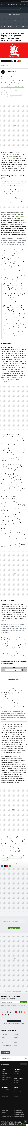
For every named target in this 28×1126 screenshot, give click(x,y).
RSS (24, 1012)
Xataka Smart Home (6, 1077)
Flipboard (18, 61)
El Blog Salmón (17, 1099)
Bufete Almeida (11, 158)
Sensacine (16, 1080)
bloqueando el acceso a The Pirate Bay (12, 87)
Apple (3, 1042)
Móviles (16, 1037)
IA (19, 26)
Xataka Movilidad (18, 1040)
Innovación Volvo (16, 14)
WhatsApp (7, 1012)
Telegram (22, 1012)
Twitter (15, 61)
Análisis (16, 1034)
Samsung (16, 1042)
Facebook (12, 61)
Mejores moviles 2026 (17, 991)
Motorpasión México (19, 1116)
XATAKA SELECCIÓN (12, 4)
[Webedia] (24, 1)
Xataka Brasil (4, 1112)
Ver (15, 928)
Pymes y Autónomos (19, 1101)
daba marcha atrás (16, 95)
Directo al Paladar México (7, 1116)
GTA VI (15, 26)
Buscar (26, 1058)
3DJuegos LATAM (18, 1110)
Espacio (3, 1037)
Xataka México (5, 1110)
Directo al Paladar (6, 1089)
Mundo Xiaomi (5, 1079)
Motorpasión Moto (18, 1091)
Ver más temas (5, 1052)
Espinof (16, 1082)
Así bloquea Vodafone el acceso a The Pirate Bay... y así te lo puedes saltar (12, 858)
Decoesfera (4, 1101)
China (4, 26)
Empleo (3, 1048)
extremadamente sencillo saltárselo (12, 852)
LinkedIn (5, 1014)
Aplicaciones (10, 863)
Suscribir (23, 1002)
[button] (11, 71)
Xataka (3, 1071)
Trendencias (4, 1099)
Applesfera (4, 1075)
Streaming (4, 1034)
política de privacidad (20, 1005)
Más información (22, 1124)
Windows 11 (17, 1048)
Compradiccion (5, 1103)
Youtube (16, 1012)
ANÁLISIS (3, 4)
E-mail (20, 61)
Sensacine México (18, 1112)
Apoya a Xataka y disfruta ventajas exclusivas (14, 1023)
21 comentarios (6, 61)
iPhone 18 (10, 26)
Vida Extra (16, 1073)
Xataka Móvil (4, 1073)
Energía (3, 1040)
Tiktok (8, 1014)
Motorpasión (17, 1089)
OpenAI (23, 26)
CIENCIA (20, 4)
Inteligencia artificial (6, 1045)
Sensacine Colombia (19, 1114)
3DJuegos (16, 1071)
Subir (22, 1064)
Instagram (19, 1012)
